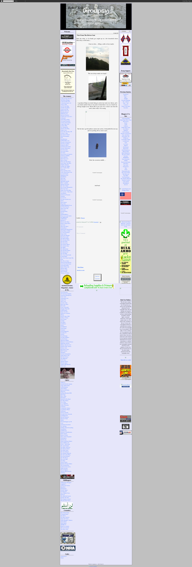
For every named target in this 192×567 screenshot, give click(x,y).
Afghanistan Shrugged (66, 482)
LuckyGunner (64, 339)
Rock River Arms (65, 349)
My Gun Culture (64, 185)
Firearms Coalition (65, 143)
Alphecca (63, 382)
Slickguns (63, 352)
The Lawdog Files (65, 465)
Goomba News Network (66, 414)
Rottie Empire (64, 433)
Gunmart (63, 330)
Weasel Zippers (64, 469)
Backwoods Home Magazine (65, 390)
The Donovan (126, 174)
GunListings (63, 328)
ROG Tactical (64, 351)
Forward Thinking (126, 100)
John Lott (63, 169)
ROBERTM (125, 157)
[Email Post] (100, 222)
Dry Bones (63, 515)
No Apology (64, 426)
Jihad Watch (63, 523)
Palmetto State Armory (66, 346)
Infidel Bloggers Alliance (66, 520)
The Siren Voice (64, 529)
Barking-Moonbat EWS (66, 393)
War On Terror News (65, 500)
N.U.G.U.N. (63, 197)
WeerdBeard (126, 183)
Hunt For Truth (64, 418)
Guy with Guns (125, 135)
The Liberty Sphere (65, 244)
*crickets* (125, 104)
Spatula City (63, 439)
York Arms (63, 366)
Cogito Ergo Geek (65, 124)
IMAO (62, 420)
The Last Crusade (65, 527)
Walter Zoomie (64, 468)
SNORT (126, 98)
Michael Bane (126, 151)
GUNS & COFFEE (65, 155)
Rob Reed (126, 163)
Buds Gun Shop (64, 304)
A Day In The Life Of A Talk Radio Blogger (66, 99)
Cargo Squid (126, 181)
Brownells (63, 305)
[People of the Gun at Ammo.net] (125, 428)
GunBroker (63, 324)
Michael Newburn (65, 184)
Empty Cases (64, 130)
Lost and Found (64, 173)
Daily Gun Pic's (64, 311)
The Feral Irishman (65, 456)
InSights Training (65, 164)
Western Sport (64, 363)
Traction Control (126, 180)
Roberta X (63, 220)
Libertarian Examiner (66, 424)
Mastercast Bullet (65, 340)
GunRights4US (64, 415)
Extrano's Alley (64, 133)
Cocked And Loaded (65, 122)
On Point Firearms (65, 207)
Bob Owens (126, 121)
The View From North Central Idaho (66, 255)
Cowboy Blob (64, 125)
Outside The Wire (65, 497)
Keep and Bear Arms (66, 170)
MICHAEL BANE (65, 181)
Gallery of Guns (64, 318)
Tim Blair (63, 460)
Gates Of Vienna (65, 518)
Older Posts (97, 276)
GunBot (62, 321)
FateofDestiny (64, 139)
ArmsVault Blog (126, 118)
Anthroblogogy (64, 387)
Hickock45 (125, 148)
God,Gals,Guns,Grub (66, 146)
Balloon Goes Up (65, 110)
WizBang (63, 472)
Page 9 (62, 213)
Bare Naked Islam (65, 512)
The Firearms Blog (65, 240)
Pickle (62, 558)
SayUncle (63, 225)
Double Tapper (64, 490)
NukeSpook (63, 429)
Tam (126, 168)
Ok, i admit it (126, 101)
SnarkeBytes (64, 438)
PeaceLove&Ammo (125, 162)
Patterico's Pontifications (66, 432)
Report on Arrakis (65, 526)
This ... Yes (125, 103)
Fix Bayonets (64, 491)
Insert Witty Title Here (66, 163)
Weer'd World (64, 271)
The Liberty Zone (65, 246)
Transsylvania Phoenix (66, 262)
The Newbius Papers (65, 250)
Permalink (96, 222)
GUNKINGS (64, 327)
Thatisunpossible (126, 171)
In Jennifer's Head (126, 139)
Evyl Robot (125, 129)
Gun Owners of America (66, 154)
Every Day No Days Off (66, 131)
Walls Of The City (65, 267)
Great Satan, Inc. (126, 136)
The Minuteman (64, 249)
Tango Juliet (63, 234)
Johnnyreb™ (64, 556)
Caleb (125, 124)
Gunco (62, 325)
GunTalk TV (64, 333)
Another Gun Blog (65, 107)
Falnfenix (126, 130)
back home (80, 267)
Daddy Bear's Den (126, 127)
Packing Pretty (64, 211)
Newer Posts (97, 278)
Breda (125, 123)
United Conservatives (66, 466)
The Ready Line (64, 252)
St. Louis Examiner (65, 232)
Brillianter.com (64, 113)
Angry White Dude (65, 385)
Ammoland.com (64, 298)
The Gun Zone (64, 243)
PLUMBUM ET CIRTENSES (64, 218)
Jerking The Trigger (65, 166)
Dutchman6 (126, 147)
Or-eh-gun (63, 210)
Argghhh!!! (63, 484)
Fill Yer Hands (125, 132)
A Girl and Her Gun (65, 101)
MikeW (126, 145)
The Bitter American (65, 447)
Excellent (126, 107)
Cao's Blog (63, 402)
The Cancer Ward (126, 172)
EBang (62, 314)
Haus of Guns (64, 160)
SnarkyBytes (64, 228)
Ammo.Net (63, 299)
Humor (83, 218)
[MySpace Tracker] (100, 566)
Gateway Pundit (64, 412)
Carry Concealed (65, 307)
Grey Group (63, 319)
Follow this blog (125, 386)
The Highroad (64, 358)
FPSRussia (125, 138)
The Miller (63, 247)
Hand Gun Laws (64, 158)
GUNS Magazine (65, 331)
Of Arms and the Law (66, 199)
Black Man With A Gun (125, 120)
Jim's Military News (65, 493)
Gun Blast (63, 322)
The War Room (64, 457)
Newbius (126, 156)
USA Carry (63, 360)
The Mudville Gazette (66, 496)
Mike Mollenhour (126, 153)
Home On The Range (66, 161)
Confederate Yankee (65, 408)
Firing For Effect (64, 145)
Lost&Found (126, 141)
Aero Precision (64, 292)
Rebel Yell (75, 7)
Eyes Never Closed (65, 134)
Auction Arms (64, 302)
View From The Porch (66, 264)
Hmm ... (126, 95)
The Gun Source (64, 357)
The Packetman (125, 177)
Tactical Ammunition (66, 354)
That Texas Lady (64, 237)
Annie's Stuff (64, 104)
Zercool (126, 184)
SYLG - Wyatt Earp (65, 444)
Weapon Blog (64, 268)
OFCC (62, 201)
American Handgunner (66, 295)
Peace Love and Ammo (66, 216)
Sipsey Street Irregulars (66, 436)
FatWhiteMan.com (65, 140)
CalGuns (126, 126)
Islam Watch (64, 521)
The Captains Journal (66, 499)
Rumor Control (64, 435)
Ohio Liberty (64, 202)
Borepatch (63, 397)
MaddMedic (63, 176)
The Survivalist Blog (65, 454)
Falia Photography (65, 136)
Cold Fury (63, 406)
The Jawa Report (65, 451)
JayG (126, 142)
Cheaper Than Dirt (65, 308)
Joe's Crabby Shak (65, 167)
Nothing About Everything (67, 427)
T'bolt (125, 169)
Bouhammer (64, 488)
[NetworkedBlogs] (125, 384)
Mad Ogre (63, 178)
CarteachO (63, 118)
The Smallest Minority (66, 453)
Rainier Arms (64, 348)
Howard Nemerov (65, 417)
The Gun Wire (64, 241)
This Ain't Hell (64, 459)
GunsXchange (64, 336)
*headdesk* (126, 94)
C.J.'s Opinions (64, 403)
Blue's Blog (63, 396)
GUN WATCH (64, 157)
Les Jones (126, 144)
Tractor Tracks (64, 462)
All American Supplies (66, 293)
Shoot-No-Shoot (64, 226)
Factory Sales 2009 (65, 316)
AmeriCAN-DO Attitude (66, 384)
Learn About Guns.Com (66, 172)
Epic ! (125, 97)
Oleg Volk (63, 204)
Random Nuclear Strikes (66, 463)
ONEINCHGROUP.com (66, 205)
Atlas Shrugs (64, 388)
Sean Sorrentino (126, 159)
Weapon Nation (64, 361)
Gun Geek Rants (64, 151)
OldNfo (126, 160)
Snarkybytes (126, 166)
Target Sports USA (65, 355)
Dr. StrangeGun (64, 127)
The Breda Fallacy (65, 238)
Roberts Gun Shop (65, 222)
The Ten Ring (64, 253)
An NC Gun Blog (65, 106)
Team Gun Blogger (65, 235)
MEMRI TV (63, 524)
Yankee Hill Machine (66, 364)
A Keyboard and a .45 (66, 103)
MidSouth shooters (65, 343)
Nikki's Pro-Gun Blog (66, 190)
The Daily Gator (64, 450)
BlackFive (63, 487)
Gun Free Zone (64, 149)
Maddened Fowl (64, 175)
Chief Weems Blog (65, 119)
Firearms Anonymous (66, 142)
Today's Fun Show (126, 106)
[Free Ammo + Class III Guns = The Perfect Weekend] (126, 190)
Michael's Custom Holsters (67, 342)
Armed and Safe (64, 109)
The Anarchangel (65, 445)
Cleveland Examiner (65, 121)
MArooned (63, 179)
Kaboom (63, 494)
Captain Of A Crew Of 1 (66, 116)
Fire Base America (65, 517)
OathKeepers (64, 430)
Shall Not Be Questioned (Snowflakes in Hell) (66, 230)
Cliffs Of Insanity (65, 405)
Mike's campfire (64, 182)
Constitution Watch (65, 409)
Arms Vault (63, 296)
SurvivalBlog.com (65, 442)
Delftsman (63, 411)
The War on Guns (65, 261)
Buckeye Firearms (65, 115)
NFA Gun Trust (64, 188)
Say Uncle (125, 165)
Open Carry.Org (64, 208)
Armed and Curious (65, 485)
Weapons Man (64, 270)
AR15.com (63, 301)
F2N (62, 137)
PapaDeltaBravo (64, 214)
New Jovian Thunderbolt (66, 187)
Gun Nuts (63, 152)
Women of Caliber (65, 273)
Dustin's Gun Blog (65, 128)
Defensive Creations (65, 313)
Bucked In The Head (65, 399)
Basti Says (63, 394)
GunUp (62, 334)
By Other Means (64, 400)
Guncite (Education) (65, 148)
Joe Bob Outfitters (65, 337)
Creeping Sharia (64, 514)
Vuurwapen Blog (65, 265)
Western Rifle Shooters (66, 471)
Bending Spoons (64, 112)
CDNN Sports (64, 310)
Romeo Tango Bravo (65, 223)
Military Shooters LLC (66, 345)
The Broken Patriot (65, 448)
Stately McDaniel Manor (66, 441)
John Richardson (126, 150)
